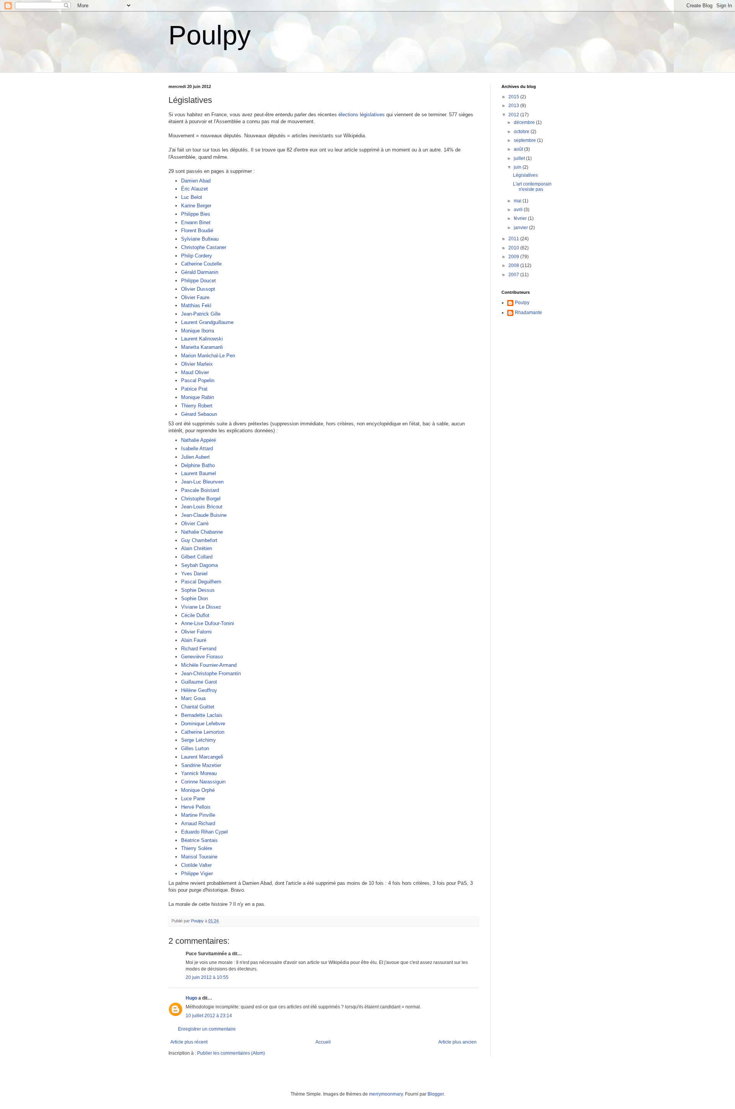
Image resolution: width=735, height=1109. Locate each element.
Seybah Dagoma (199, 565)
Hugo (191, 998)
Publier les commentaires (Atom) (231, 1053)
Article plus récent (188, 1042)
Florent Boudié (197, 230)
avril (519, 209)
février (521, 218)
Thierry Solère (196, 848)
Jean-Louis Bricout (201, 507)
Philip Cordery (196, 256)
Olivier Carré (195, 523)
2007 (514, 274)
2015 (514, 96)
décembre (525, 122)
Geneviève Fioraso (202, 657)
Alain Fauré (193, 640)
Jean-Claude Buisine (204, 515)
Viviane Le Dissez (201, 607)
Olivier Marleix (197, 364)
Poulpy (209, 35)
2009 (514, 256)
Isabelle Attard (197, 448)
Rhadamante (528, 312)
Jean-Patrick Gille (200, 314)
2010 (514, 248)
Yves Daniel (194, 573)
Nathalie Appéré (198, 440)
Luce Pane (193, 798)
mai (518, 201)
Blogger (436, 1094)
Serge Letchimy (198, 740)
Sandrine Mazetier (201, 765)
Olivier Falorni (196, 632)
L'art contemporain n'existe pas (532, 186)
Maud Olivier (195, 372)
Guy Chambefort (199, 540)
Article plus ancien (457, 1042)
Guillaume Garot (199, 682)
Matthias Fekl (196, 305)
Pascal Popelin (197, 380)
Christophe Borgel (200, 499)
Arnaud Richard (198, 823)
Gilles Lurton (195, 748)
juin (518, 167)
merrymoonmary (386, 1094)
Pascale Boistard (200, 490)
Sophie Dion (194, 598)
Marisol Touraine (199, 857)
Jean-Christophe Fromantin (211, 673)
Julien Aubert (195, 457)
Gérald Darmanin (199, 272)
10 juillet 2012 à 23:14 (209, 1015)
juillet (520, 158)
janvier (521, 227)
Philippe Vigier (197, 873)
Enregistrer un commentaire (207, 1029)
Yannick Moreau (199, 773)
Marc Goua (193, 698)
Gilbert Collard (196, 557)
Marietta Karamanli (202, 347)
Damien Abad (196, 181)
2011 (514, 238)
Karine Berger (196, 205)
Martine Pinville (198, 815)
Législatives (525, 175)
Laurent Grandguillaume (207, 322)
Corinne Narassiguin (203, 782)
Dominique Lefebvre (203, 723)
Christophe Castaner (203, 247)
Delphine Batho (198, 465)
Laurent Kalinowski (202, 339)
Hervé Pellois (196, 807)
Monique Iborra (197, 331)
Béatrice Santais (199, 840)
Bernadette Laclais (201, 715)
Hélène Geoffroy (199, 690)
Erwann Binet (196, 222)
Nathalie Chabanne (202, 532)
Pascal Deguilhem (201, 582)
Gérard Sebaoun (199, 414)
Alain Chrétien (196, 548)
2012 (514, 114)
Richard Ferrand (198, 648)
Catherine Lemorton (202, 732)
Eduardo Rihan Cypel (204, 832)
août (519, 149)
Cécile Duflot (195, 615)
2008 (514, 265)
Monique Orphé (198, 790)
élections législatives (361, 114)
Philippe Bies (195, 214)
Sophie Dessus (198, 590)
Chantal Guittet (197, 707)
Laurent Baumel (198, 473)
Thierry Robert (196, 406)
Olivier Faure (195, 297)
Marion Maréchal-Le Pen (208, 355)
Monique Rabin (197, 397)
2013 (514, 105)
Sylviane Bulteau (200, 239)
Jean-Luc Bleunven (202, 482)
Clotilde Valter (196, 865)
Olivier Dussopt (198, 289)
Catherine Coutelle (201, 264)
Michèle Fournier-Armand (209, 665)
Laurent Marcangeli (202, 757)
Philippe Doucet (198, 280)
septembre (525, 140)
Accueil (323, 1042)
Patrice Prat (194, 389)
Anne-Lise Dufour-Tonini (207, 623)
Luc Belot (191, 197)
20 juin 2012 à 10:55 (207, 977)
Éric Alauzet (194, 189)
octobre (522, 131)
